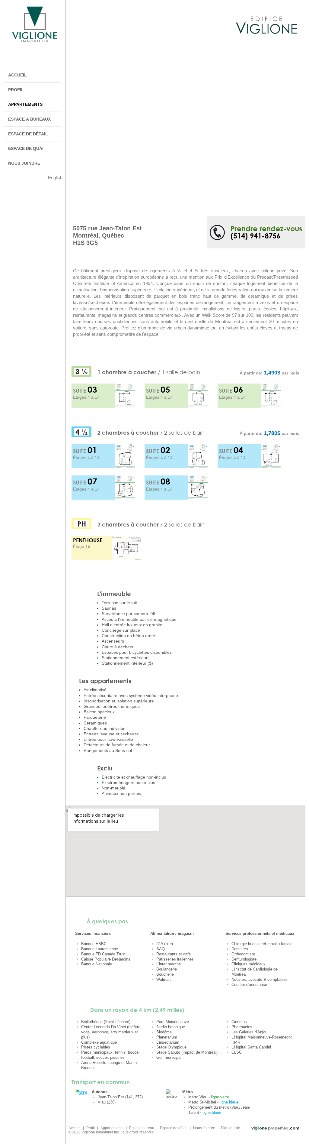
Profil (90, 1128)
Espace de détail (173, 1128)
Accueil (74, 1128)
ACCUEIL (17, 75)
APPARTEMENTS (25, 104)
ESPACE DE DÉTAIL (28, 133)
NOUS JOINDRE (24, 163)
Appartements (111, 1128)
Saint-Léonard (117, 1021)
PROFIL (16, 89)
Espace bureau (141, 1128)
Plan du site (230, 1128)
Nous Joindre (204, 1128)
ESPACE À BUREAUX (29, 119)
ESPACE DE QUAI (25, 148)
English (55, 177)
